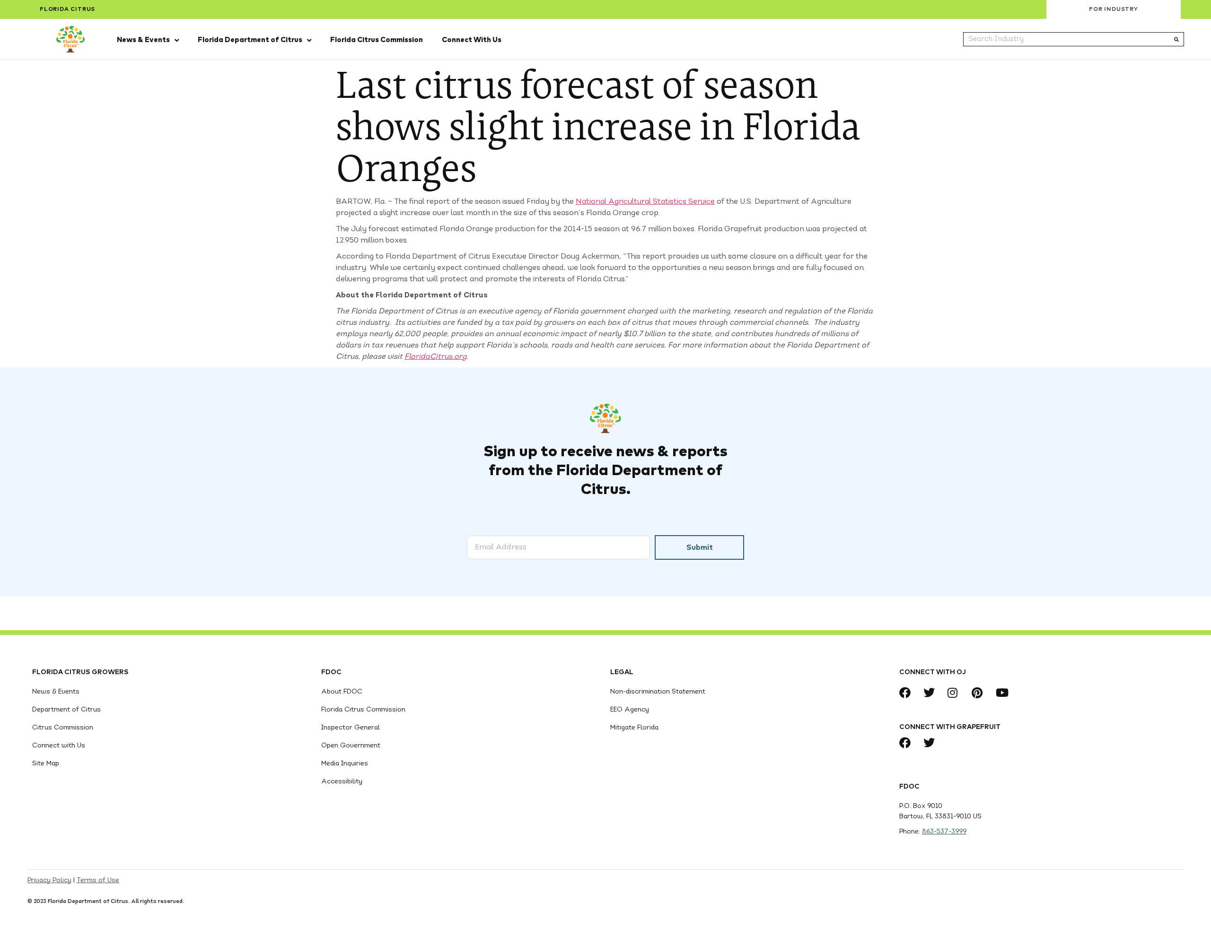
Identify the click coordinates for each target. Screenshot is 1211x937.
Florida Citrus (67, 9)
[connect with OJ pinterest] (980, 692)
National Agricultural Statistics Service (645, 202)
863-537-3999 (944, 831)
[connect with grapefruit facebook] (907, 742)
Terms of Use (98, 880)
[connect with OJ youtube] (1004, 692)
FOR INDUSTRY (1113, 9)
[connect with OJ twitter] (931, 692)
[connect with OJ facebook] (907, 692)
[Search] (1176, 39)
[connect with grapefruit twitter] (931, 742)
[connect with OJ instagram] (956, 692)
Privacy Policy (49, 880)
